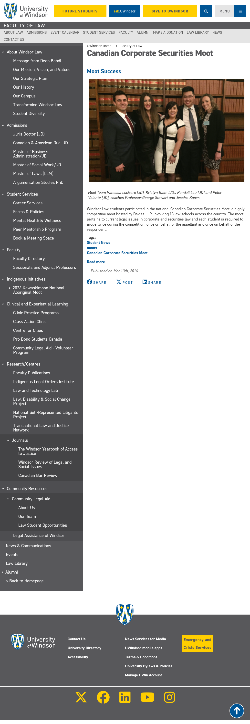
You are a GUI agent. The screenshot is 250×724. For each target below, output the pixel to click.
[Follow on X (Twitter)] (81, 700)
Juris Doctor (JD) (29, 134)
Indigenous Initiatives (26, 279)
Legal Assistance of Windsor (38, 535)
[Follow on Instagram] (170, 700)
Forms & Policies (28, 212)
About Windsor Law (24, 52)
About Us (26, 508)
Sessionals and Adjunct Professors (44, 267)
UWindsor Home (99, 45)
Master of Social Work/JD (37, 165)
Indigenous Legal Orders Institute (43, 382)
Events (12, 554)
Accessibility (78, 657)
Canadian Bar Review (37, 475)
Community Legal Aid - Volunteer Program (43, 350)
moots (92, 247)
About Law (13, 32)
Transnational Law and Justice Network (41, 428)
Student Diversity (29, 113)
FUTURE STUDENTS (80, 11)
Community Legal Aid (31, 499)
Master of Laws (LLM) (33, 174)
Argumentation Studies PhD (38, 182)
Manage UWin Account (143, 675)
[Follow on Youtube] (147, 700)
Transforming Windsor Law (37, 105)
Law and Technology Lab (35, 390)
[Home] (26, 11)
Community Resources (27, 489)
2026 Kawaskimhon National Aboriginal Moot (38, 290)
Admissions (37, 32)
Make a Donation (168, 32)
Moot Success (104, 71)
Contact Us (14, 39)
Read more (96, 261)
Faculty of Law (24, 25)
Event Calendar (65, 32)
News (217, 32)
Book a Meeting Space (33, 238)
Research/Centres (23, 364)
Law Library (198, 32)
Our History (23, 87)
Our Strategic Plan (30, 78)
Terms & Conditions (141, 657)
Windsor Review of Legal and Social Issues (45, 464)
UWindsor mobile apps (143, 648)
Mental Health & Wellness (37, 220)
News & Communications (28, 546)
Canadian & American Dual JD (40, 143)
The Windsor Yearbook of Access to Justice (48, 451)
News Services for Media (145, 638)
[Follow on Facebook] (103, 700)
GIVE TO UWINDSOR (170, 11)
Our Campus (24, 96)
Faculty (126, 32)
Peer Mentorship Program (37, 229)
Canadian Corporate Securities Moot (117, 252)
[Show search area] (206, 11)
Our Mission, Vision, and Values (41, 70)
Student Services (99, 32)
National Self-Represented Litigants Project (45, 414)
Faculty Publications (31, 373)
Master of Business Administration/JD (30, 154)
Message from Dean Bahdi (37, 61)
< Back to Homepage (25, 581)
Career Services (27, 203)
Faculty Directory (29, 259)
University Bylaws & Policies (148, 666)
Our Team (27, 516)
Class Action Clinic (29, 322)
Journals (20, 440)
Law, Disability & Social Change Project (42, 401)
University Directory (84, 648)
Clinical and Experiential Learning (37, 304)
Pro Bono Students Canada (37, 339)
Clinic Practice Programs (36, 313)
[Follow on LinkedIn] (125, 700)
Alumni (143, 32)
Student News (98, 242)
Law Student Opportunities (42, 525)
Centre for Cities (28, 330)
